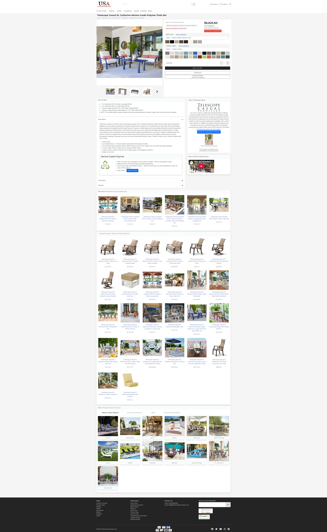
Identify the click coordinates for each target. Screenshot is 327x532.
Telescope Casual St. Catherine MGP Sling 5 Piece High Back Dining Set (219, 294)
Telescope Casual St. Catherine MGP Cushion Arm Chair (108, 261)
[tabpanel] (163, 453)
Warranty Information (208, 150)
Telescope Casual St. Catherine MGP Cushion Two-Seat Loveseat (152, 261)
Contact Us (133, 510)
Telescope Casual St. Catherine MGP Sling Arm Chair (197, 261)
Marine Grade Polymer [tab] (110, 413)
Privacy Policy (134, 512)
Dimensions (102, 180)
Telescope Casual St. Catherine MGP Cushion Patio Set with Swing (130, 361)
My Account (134, 503)
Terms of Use (134, 514)
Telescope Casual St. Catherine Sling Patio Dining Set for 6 (107, 361)
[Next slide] (157, 91)
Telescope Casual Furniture (111, 408)
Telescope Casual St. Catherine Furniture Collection (181, 25)
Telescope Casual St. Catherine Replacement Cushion (130, 394)
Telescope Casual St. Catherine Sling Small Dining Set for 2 (219, 327)
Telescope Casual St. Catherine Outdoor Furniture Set (175, 361)
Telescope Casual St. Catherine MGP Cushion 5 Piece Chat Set (130, 327)
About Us (133, 508)
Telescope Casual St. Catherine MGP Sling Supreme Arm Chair (219, 361)
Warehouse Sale (135, 519)
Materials (143, 11)
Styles (150, 11)
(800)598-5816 (173, 503)
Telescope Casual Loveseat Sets (116, 191)
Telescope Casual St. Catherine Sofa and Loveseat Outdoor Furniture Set (152, 327)
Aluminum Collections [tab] (134, 413)
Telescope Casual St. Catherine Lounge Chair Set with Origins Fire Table (152, 361)
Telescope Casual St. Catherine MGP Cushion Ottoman (130, 294)
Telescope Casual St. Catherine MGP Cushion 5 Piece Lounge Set (108, 219)
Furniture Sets (101, 11)
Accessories (128, 11)
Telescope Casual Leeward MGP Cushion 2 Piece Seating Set (152, 219)
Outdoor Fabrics (135, 517)
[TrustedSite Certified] (204, 517)
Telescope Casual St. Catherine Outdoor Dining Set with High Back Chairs (197, 361)
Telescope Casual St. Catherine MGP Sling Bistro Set (108, 327)
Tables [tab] (153, 413)
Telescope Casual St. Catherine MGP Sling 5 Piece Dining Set (197, 294)
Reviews (101, 185)
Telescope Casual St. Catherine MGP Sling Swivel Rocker (219, 261)
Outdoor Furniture (101, 503)
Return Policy (134, 507)
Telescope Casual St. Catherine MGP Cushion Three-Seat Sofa (174, 261)
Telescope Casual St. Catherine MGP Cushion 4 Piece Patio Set (174, 294)
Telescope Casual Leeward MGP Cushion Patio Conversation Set (130, 219)
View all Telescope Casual (209, 132)
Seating (111, 11)
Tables (119, 11)
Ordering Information (136, 505)
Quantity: (169, 63)
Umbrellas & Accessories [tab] (172, 413)
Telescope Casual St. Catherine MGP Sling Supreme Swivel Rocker (108, 294)
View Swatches (181, 34)
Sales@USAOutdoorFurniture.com (178, 505)
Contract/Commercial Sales (138, 515)
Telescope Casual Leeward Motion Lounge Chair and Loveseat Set (197, 219)
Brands (136, 11)
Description (102, 119)
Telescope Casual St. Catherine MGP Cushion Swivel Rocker (130, 261)
